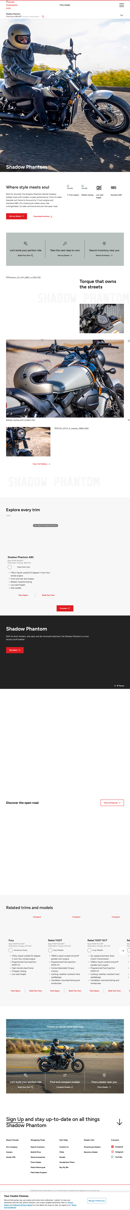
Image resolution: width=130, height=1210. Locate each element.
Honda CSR (10, 1157)
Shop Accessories (38, 1157)
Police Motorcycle (38, 1167)
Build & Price (36, 1152)
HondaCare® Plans (67, 1162)
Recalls (62, 1157)
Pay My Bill (63, 1167)
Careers (9, 1152)
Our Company (12, 1147)
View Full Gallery (40, 464)
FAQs (61, 1152)
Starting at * (14, 17)
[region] (65, 1201)
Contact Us (64, 1147)
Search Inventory (38, 1147)
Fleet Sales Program (39, 1172)
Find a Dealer (65, 5)
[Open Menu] (121, 5)
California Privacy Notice (22, 1205)
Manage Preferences (97, 1200)
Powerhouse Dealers (92, 1147)
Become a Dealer (91, 1152)
